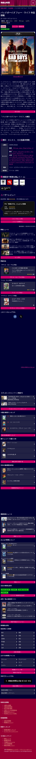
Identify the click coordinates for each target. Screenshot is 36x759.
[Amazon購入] (18, 76)
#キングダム (4, 592)
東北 (20, 638)
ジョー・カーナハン (17, 153)
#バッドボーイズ (5, 29)
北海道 (3, 638)
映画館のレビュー (8, 722)
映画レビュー (17, 582)
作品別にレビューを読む (10, 713)
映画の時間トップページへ (7, 693)
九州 (2, 647)
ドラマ (15, 21)
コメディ (28, 21)
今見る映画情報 (8, 743)
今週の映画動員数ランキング (8, 435)
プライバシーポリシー (26, 749)
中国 (2, 644)
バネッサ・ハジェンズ (18, 157)
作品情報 (10, 8)
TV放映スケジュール (9, 742)
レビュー (14, 26)
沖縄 (20, 647)
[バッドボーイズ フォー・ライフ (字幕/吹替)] (6, 188)
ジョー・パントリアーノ (18, 162)
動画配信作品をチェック (18, 488)
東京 (2, 632)
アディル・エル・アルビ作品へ (17, 277)
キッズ (20, 662)
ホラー (20, 665)
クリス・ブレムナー (18, 151)
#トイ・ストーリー (22, 589)
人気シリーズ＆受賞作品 (10, 710)
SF (2, 662)
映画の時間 (4, 8)
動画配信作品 (7, 740)
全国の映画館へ (17, 652)
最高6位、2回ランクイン (7, 21)
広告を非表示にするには (27, 367)
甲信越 (3, 641)
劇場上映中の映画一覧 (17, 461)
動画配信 (21, 26)
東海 (20, 635)
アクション (21, 21)
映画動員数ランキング (10, 729)
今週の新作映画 (8, 707)
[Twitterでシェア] (21, 316)
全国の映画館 (7, 721)
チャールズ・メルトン (24, 158)
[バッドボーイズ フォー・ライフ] (3, 182)
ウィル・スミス (17, 155)
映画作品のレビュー (9, 712)
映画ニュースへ (17, 536)
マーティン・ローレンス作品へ (17, 308)
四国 (20, 644)
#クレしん (13, 589)
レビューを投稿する (17, 221)
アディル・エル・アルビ (20, 148)
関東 (20, 632)
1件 (5, 22)
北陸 (20, 641)
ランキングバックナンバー (11, 731)
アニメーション (22, 659)
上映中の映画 (7, 705)
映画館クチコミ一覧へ (17, 669)
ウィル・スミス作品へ (17, 292)
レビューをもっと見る (17, 218)
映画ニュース (7, 738)
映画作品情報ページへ (6, 690)
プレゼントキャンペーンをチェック (17, 409)
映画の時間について (17, 686)
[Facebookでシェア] (15, 316)
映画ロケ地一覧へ (17, 672)
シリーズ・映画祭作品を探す (17, 595)
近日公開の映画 (8, 708)
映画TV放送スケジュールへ (17, 621)
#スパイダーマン (5, 589)
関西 (2, 635)
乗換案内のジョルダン (13, 749)
